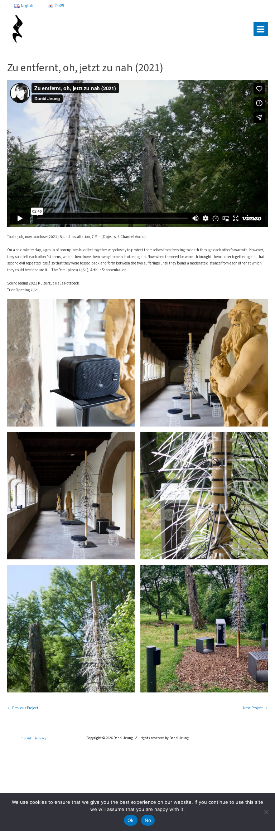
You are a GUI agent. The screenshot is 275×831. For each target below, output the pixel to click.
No (148, 820)
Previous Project (23, 707)
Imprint (25, 737)
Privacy (41, 737)
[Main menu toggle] (261, 29)
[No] (266, 812)
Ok (130, 820)
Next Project (255, 707)
